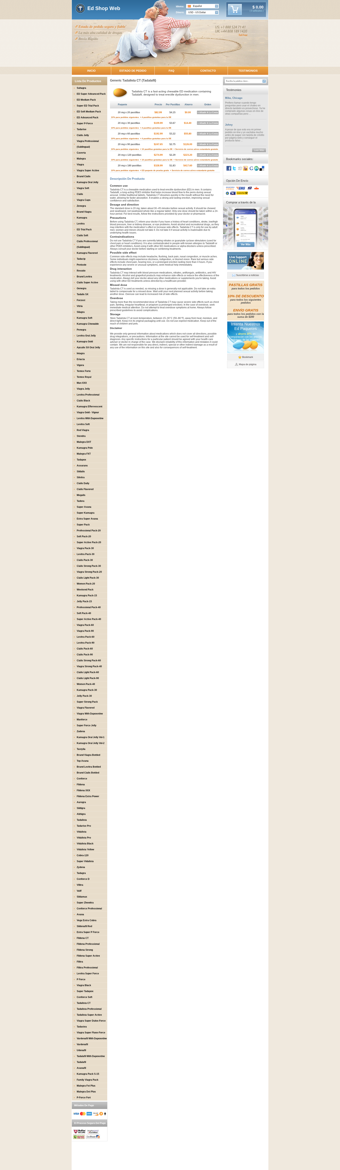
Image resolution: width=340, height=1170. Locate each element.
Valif (79, 890)
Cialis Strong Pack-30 (89, 566)
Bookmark (247, 357)
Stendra (81, 436)
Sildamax (82, 896)
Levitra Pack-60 (85, 636)
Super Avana (84, 507)
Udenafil (81, 1050)
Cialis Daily (83, 483)
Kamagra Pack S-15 (88, 1074)
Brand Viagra (84, 211)
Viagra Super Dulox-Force (91, 1020)
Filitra (80, 961)
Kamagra (82, 217)
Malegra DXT (84, 442)
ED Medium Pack (86, 99)
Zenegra (81, 206)
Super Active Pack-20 (89, 542)
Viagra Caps (84, 200)
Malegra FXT (84, 453)
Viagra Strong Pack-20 (89, 572)
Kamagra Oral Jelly (87, 182)
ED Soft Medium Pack (89, 111)
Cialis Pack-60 (85, 648)
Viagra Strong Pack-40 (89, 666)
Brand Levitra (84, 276)
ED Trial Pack (84, 229)
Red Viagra (83, 430)
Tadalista (82, 820)
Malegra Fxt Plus (86, 1085)
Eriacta (81, 359)
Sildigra (81, 808)
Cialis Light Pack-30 (88, 577)
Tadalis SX (82, 294)
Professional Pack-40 (89, 607)
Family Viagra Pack (87, 1079)
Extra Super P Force (88, 932)
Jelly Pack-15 (84, 601)
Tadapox (81, 459)
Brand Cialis (84, 176)
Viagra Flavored (85, 707)
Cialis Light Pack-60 (88, 672)
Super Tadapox (85, 991)
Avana (80, 914)
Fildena (81, 784)
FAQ (171, 70)
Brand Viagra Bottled (88, 755)
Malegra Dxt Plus (86, 1091)
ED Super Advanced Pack (91, 94)
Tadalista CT (84, 1003)
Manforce (82, 719)
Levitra (81, 223)
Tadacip (81, 259)
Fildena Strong (85, 950)
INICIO (91, 70)
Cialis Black (83, 400)
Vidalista (81, 831)
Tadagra (81, 873)
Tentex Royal (84, 377)
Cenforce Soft (84, 997)
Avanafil (81, 1068)
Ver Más (245, 244)
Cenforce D (83, 879)
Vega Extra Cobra (86, 920)
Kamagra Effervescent (89, 406)
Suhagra (81, 88)
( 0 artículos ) (256, 10)
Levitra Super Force (88, 973)
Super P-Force (85, 123)
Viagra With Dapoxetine (90, 713)
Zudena (81, 731)
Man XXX (82, 383)
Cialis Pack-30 (85, 560)
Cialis (80, 194)
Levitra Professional (88, 394)
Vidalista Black (85, 843)
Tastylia (81, 749)
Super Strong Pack (87, 701)
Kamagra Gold (85, 341)
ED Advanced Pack (87, 117)
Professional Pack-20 (89, 530)
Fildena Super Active (88, 955)
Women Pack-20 (86, 583)
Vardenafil (82, 1044)
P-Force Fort (84, 1097)
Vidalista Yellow (85, 849)
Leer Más (259, 150)
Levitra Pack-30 (85, 554)
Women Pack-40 (86, 684)
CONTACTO (208, 70)
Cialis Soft (82, 235)
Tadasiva (82, 1026)
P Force (81, 979)
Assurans (82, 465)
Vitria (80, 306)
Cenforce (82, 778)
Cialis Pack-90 (85, 654)
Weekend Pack (85, 589)
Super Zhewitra (85, 902)
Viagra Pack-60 (85, 625)
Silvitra (81, 477)
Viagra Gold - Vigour (88, 412)
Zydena (81, 867)
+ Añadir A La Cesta (208, 112)
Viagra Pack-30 (85, 548)
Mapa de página (247, 364)
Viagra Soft (83, 188)
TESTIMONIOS (248, 70)
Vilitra (80, 885)
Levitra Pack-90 (85, 642)
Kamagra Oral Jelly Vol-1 (90, 737)
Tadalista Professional (89, 1009)
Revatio (81, 270)
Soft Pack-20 (84, 536)
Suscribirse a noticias (247, 275)
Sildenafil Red (84, 926)
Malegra (81, 158)
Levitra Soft (83, 424)
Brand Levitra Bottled (89, 766)
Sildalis (81, 471)
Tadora (80, 501)
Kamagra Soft (84, 318)
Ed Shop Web (103, 8)
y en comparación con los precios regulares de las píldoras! (245, 336)
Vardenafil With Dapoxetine (92, 1038)
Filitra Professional (87, 967)
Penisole (81, 264)
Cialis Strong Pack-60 (89, 660)
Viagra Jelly (83, 388)
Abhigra (81, 814)
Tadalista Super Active (89, 1014)
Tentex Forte (84, 371)
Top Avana (83, 761)
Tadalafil (81, 1062)
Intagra (81, 353)
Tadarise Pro (84, 825)
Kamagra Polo (85, 448)
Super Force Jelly (86, 725)
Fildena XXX (83, 790)
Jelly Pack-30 (84, 696)
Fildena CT (83, 938)
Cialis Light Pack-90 (88, 678)
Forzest (81, 300)
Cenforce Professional (89, 908)
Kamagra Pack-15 (87, 595)
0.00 (259, 7)
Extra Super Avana (87, 518)
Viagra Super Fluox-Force (91, 1032)
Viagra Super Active (88, 170)
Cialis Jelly (83, 135)
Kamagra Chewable (88, 323)
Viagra (80, 164)
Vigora (80, 365)
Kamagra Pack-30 (87, 690)
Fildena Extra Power (88, 796)
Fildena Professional (88, 944)
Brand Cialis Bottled (88, 772)
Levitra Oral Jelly (86, 335)
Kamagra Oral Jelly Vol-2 (90, 743)
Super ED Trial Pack (88, 105)
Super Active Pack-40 (89, 619)
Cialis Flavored (85, 489)
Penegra (81, 329)
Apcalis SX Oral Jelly (88, 347)
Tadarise (81, 129)
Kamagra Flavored (87, 253)
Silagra (81, 312)
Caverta (81, 152)
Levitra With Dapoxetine (90, 418)
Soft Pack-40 (84, 613)
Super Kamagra (85, 512)
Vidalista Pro (84, 837)
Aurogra (81, 802)
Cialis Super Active (87, 282)
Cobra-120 (83, 855)
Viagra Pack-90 (85, 631)
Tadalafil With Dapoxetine (91, 1056)
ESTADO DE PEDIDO (132, 70)
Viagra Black (84, 985)
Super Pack (83, 524)
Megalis (81, 495)
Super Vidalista (85, 861)
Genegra (81, 288)
